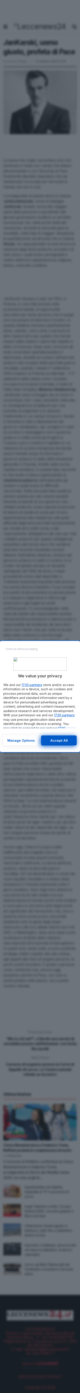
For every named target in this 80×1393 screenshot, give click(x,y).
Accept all (59, 740)
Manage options (21, 740)
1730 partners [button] (32, 685)
